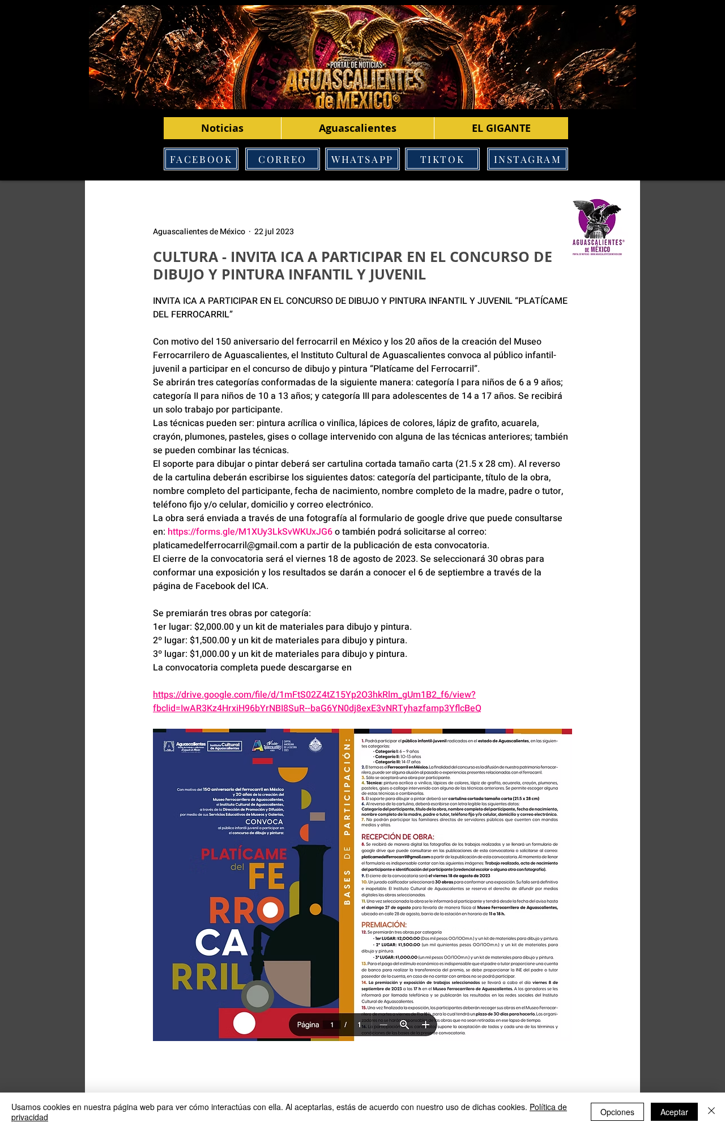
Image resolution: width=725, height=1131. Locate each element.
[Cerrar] (711, 1112)
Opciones (617, 1111)
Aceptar (674, 1111)
